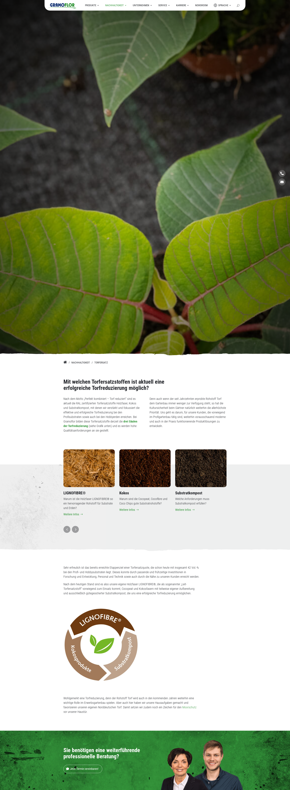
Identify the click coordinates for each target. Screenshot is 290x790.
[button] (66, 529)
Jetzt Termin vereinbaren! (84, 769)
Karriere (181, 5)
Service (162, 5)
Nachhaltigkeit (114, 5)
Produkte (90, 5)
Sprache (223, 5)
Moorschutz (189, 707)
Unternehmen (141, 5)
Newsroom (201, 5)
